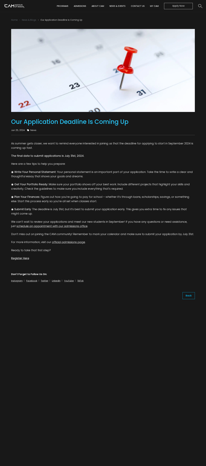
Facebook (31, 280)
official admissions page (68, 242)
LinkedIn (56, 280)
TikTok (80, 280)
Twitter (44, 280)
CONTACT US (138, 6)
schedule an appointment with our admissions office (51, 226)
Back (189, 295)
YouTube (69, 280)
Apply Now (178, 6)
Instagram (17, 280)
